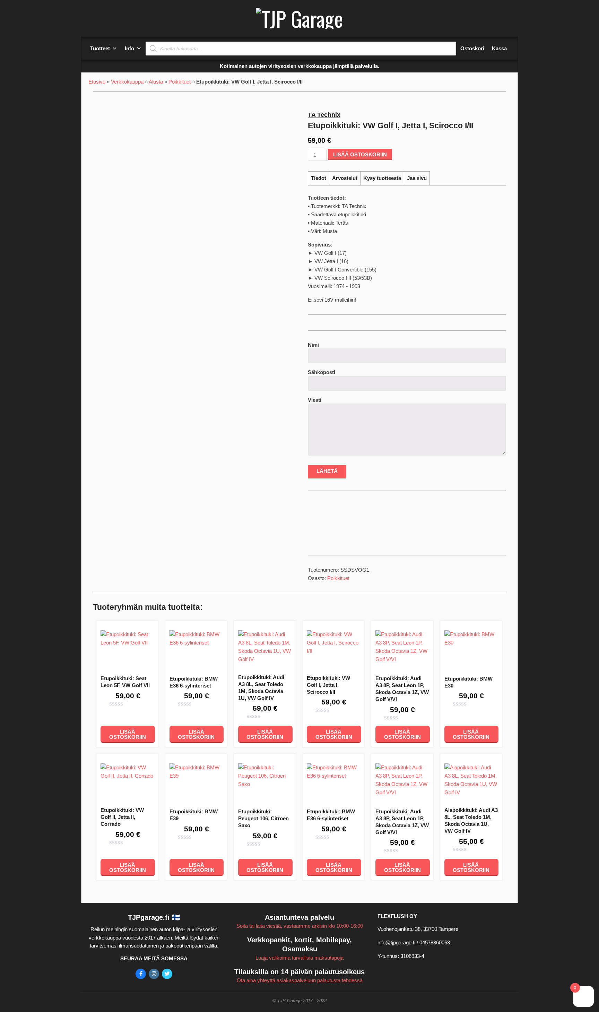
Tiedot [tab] (318, 178)
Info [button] (129, 48)
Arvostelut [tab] (344, 178)
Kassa (499, 48)
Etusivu (96, 82)
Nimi (313, 345)
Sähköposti (321, 372)
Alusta (156, 82)
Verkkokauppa (127, 82)
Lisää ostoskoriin (360, 154)
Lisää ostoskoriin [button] (127, 734)
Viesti (314, 400)
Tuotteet (100, 48)
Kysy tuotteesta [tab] (382, 178)
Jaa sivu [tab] (417, 178)
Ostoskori (472, 48)
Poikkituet (179, 82)
